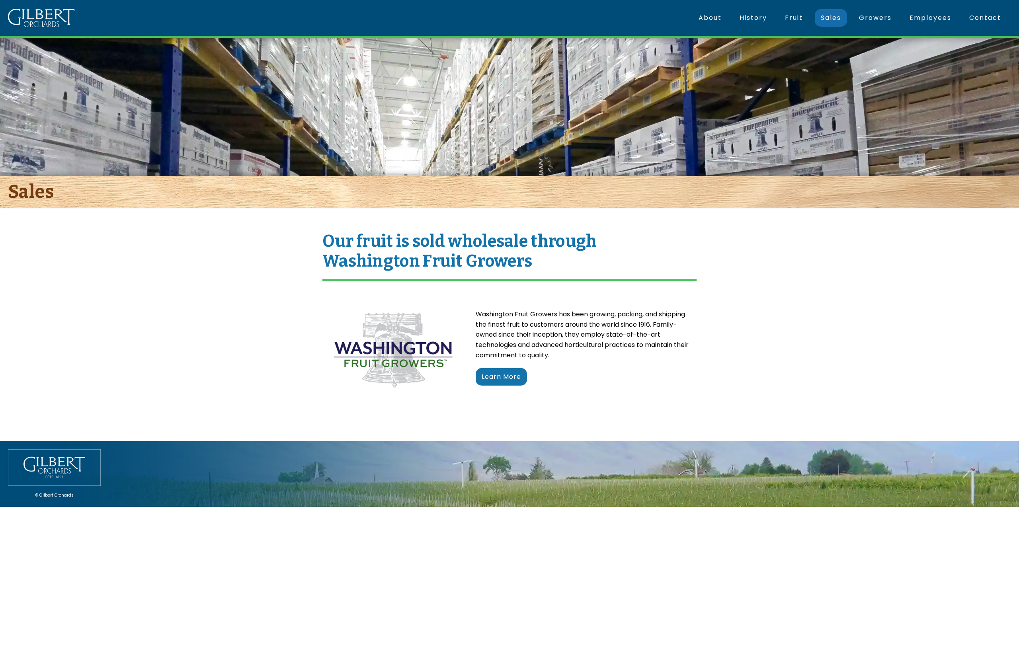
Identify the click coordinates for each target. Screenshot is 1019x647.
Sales (831, 17)
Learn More (501, 376)
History (753, 17)
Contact (985, 17)
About (710, 17)
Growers (875, 17)
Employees (930, 17)
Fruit (794, 17)
